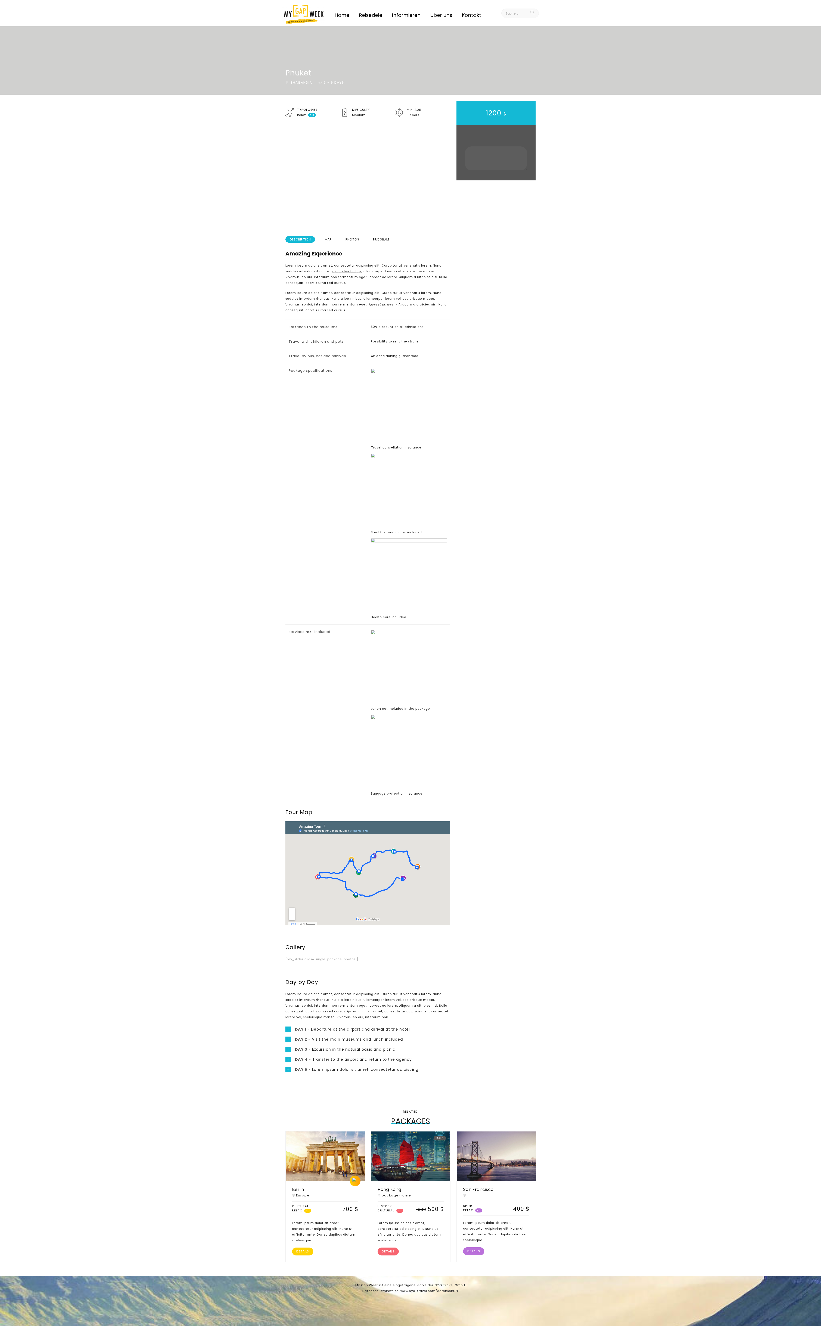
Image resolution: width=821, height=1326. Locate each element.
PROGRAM (381, 239)
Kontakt (471, 15)
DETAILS (302, 1251)
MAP (328, 239)
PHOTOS (352, 239)
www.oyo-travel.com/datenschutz (429, 1291)
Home (342, 15)
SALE (439, 1138)
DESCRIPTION (300, 239)
